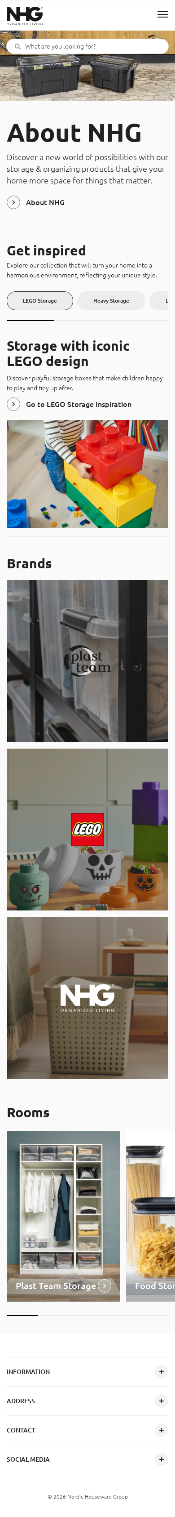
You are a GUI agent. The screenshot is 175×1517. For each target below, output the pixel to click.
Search (17, 46)
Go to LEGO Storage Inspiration (78, 404)
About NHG (45, 202)
